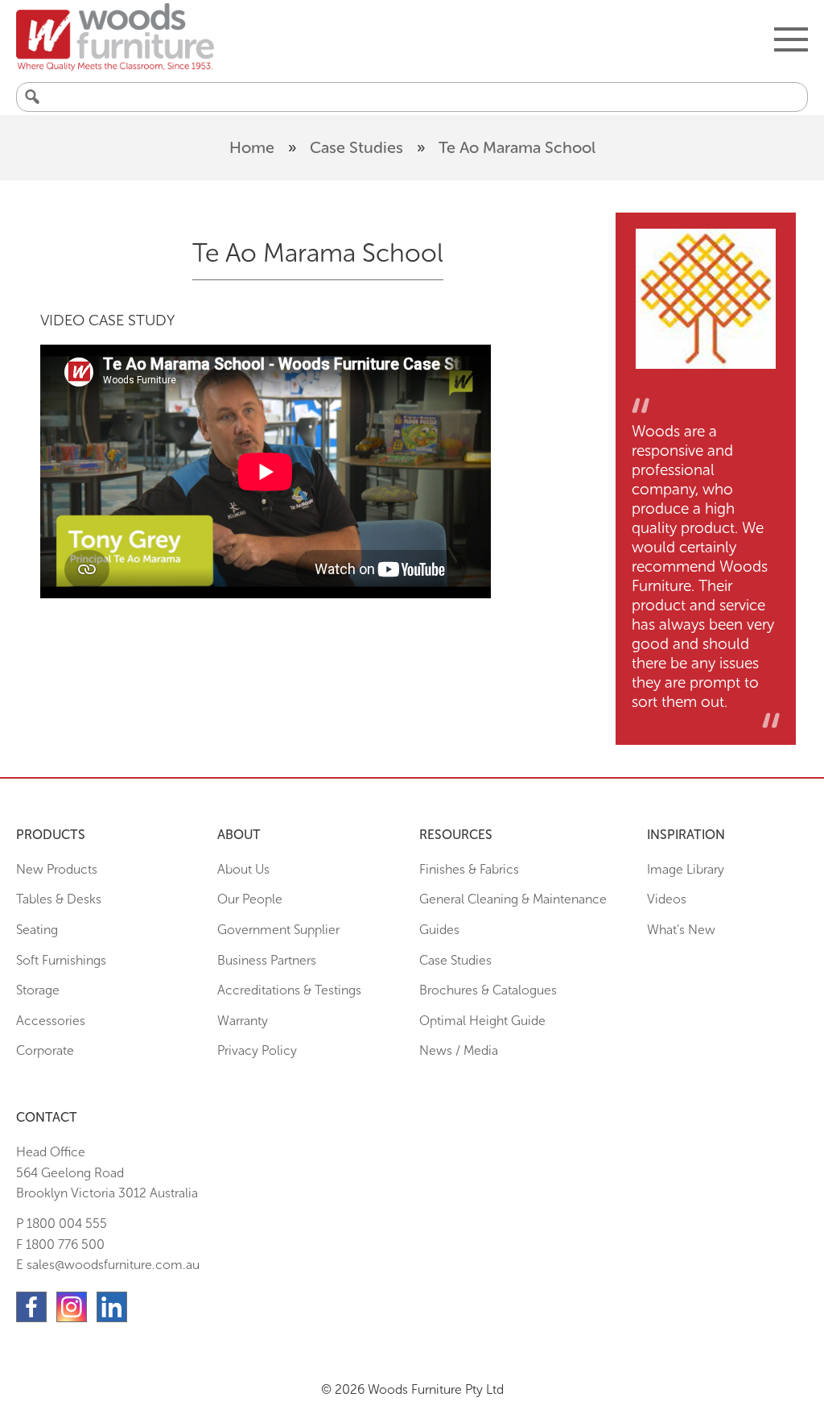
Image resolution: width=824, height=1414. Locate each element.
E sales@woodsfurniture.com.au (108, 1264)
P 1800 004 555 (61, 1223)
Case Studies (356, 147)
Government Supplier (278, 929)
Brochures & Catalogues (488, 990)
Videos (666, 899)
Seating (37, 929)
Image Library (685, 869)
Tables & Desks (58, 899)
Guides (439, 929)
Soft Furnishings (61, 960)
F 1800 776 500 (60, 1244)
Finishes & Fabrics (469, 869)
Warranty (242, 1020)
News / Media (458, 1050)
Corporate (45, 1050)
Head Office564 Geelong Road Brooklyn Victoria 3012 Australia (107, 1172)
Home (251, 147)
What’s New (681, 929)
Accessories (50, 1020)
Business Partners (266, 960)
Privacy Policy (257, 1050)
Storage (38, 990)
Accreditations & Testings (289, 990)
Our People (249, 899)
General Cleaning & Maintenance (513, 899)
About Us (243, 869)
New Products (56, 869)
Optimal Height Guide (482, 1020)
